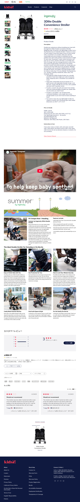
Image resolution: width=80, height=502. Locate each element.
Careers (6, 473)
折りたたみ (43, 381)
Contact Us (32, 470)
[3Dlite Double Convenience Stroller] (40, 435)
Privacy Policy (8, 482)
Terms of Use (7, 492)
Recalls (31, 485)
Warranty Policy (33, 479)
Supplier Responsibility (10, 495)
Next (36, 27)
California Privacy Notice (11, 485)
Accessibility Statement (35, 488)
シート (23, 381)
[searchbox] (9, 373)
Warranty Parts (33, 473)
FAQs (30, 476)
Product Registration (34, 482)
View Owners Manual (50, 136)
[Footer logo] (10, 462)
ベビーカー (17, 381)
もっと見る (7, 385)
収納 (29, 381)
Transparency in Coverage (36, 494)
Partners (6, 479)
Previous (15, 27)
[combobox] (25, 373)
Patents (6, 499)
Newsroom (7, 476)
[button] (30, 7)
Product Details (49, 41)
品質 (6, 381)
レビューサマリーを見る (52, 31)
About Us (6, 470)
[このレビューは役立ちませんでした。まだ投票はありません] (35, 411)
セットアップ (35, 381)
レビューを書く (69, 343)
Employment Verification (35, 491)
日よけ (10, 381)
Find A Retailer (49, 37)
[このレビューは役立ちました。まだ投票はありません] (32, 411)
